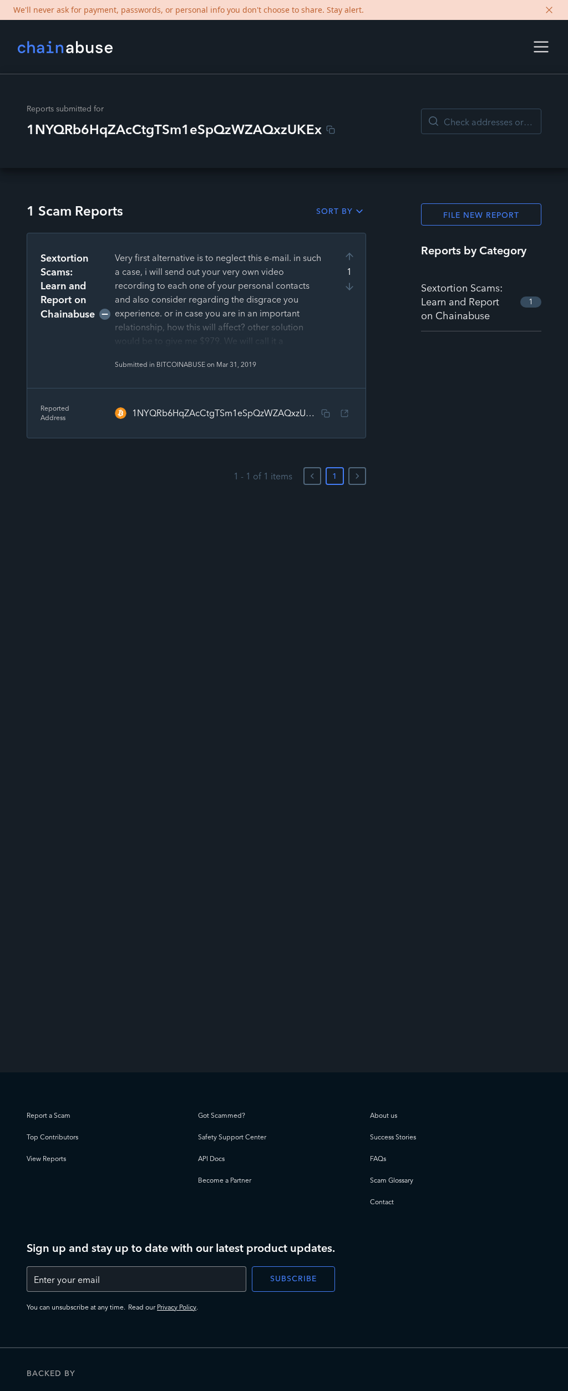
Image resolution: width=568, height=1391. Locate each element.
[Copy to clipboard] (330, 130)
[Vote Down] (349, 286)
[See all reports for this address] (344, 413)
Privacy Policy (176, 1307)
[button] (541, 47)
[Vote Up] (349, 256)
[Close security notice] (549, 10)
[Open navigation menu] (541, 47)
